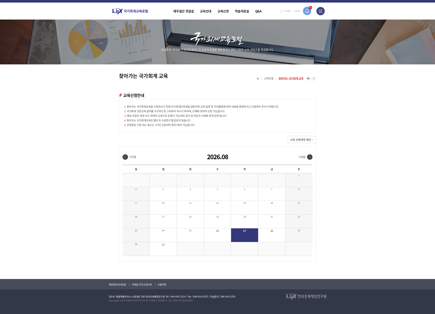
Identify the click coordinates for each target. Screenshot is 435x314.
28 (272, 230)
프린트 (308, 78)
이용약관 (162, 284)
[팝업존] (307, 11)
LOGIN (297, 11)
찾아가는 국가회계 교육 (291, 78)
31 (163, 244)
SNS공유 (313, 78)
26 (217, 230)
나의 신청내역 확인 (300, 139)
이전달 (132, 157)
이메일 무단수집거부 (142, 284)
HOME (287, 11)
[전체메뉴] (321, 11)
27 (244, 230)
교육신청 (269, 78)
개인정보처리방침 (117, 284)
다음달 (302, 157)
